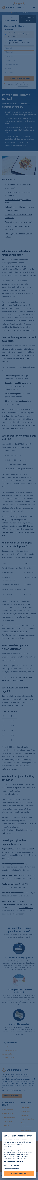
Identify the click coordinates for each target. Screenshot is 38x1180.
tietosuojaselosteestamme (13, 1161)
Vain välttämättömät (11, 1169)
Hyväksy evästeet (19, 1174)
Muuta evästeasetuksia (12, 1165)
